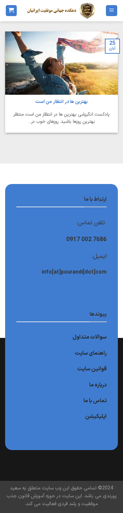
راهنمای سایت (91, 353)
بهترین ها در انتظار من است (61, 102)
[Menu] (111, 10)
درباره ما (98, 385)
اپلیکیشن (96, 416)
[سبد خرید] (11, 10)
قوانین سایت (92, 369)
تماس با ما (95, 401)
